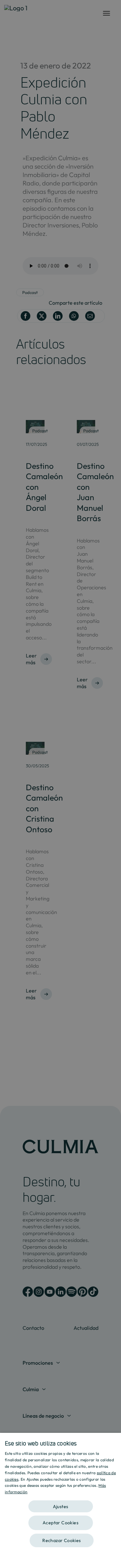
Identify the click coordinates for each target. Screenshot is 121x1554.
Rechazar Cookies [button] (61, 1540)
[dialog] (60, 1493)
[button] (60, 1504)
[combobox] (113, 1441)
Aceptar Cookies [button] (60, 1523)
